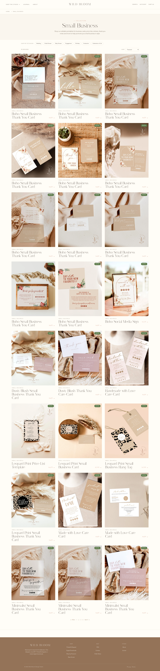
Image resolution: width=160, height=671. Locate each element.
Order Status (97, 654)
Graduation (86, 43)
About (35, 4)
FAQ (98, 647)
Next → (87, 620)
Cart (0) (151, 4)
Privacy (129, 667)
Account (143, 4)
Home (8, 11)
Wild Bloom (80, 4)
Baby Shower (58, 43)
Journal (26, 4)
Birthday (77, 43)
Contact (98, 650)
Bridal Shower (48, 43)
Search (135, 4)
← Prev (72, 620)
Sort (123, 49)
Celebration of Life (97, 43)
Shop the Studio (13, 4)
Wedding (38, 43)
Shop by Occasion (71, 654)
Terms (134, 667)
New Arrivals (71, 657)
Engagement (68, 43)
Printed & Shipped (71, 647)
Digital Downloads (71, 650)
